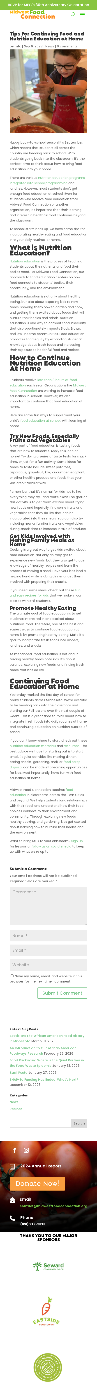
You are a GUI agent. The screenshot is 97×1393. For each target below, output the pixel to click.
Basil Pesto (19, 1072)
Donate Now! (37, 1183)
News (49, 46)
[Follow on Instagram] (26, 1150)
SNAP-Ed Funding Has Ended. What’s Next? (44, 1079)
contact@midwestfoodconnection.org (53, 1206)
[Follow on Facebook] (15, 1150)
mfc (18, 46)
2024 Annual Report (40, 1166)
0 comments (67, 46)
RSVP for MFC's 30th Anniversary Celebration (48, 4)
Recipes (16, 1109)
